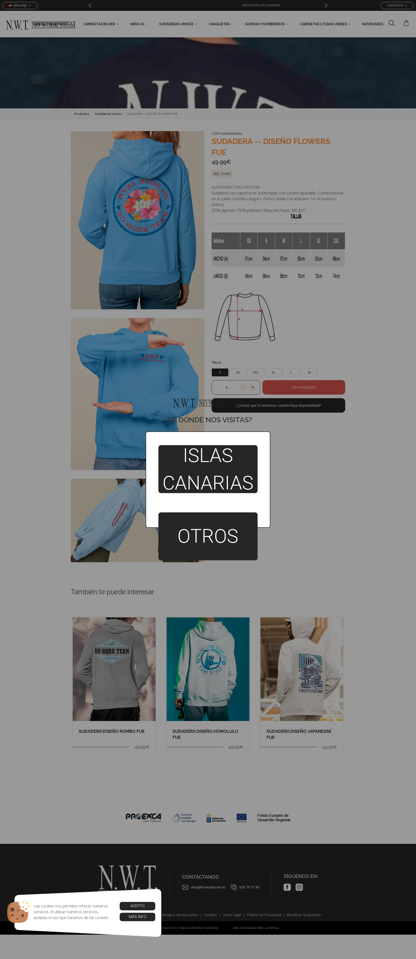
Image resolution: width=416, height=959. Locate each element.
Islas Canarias (208, 469)
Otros (207, 536)
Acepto (137, 906)
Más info (137, 916)
